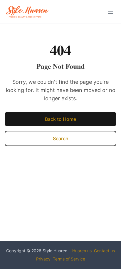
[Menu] (110, 12)
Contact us (104, 250)
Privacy (43, 258)
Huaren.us (82, 250)
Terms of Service (69, 258)
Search (60, 138)
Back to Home (60, 119)
